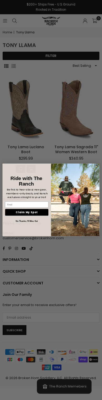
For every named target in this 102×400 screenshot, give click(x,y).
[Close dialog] (96, 167)
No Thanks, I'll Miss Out (27, 221)
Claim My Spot (27, 212)
